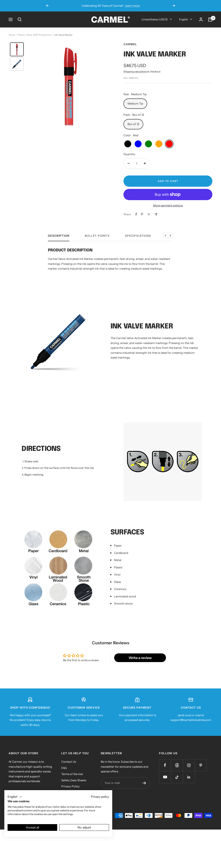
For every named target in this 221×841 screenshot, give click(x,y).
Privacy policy (100, 796)
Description (58, 235)
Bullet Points (97, 235)
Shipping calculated (134, 71)
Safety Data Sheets (73, 780)
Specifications (138, 235)
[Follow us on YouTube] (165, 777)
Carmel (130, 44)
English (183, 19)
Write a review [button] (140, 658)
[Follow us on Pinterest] (201, 765)
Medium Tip (135, 103)
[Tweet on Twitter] (149, 214)
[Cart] (210, 19)
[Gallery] (61, 86)
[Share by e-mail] (156, 214)
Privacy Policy (70, 786)
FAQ (64, 768)
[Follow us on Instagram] (189, 765)
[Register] (144, 783)
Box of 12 (133, 124)
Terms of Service (72, 774)
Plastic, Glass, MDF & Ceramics (35, 34)
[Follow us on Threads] (177, 765)
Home (12, 34)
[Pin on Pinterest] (142, 214)
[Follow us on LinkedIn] (189, 777)
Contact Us (68, 761)
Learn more (132, 5)
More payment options (168, 205)
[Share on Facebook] (136, 214)
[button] (15, 796)
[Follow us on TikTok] (177, 777)
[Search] (20, 19)
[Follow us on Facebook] (165, 765)
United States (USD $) (155, 19)
